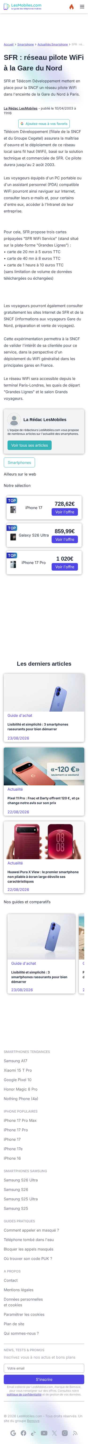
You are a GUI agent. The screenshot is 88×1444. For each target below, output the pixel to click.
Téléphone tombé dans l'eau (29, 1239)
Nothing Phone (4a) (21, 1098)
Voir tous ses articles (29, 445)
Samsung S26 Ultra (21, 1180)
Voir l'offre (64, 512)
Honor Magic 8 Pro (21, 1089)
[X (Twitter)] (54, 1433)
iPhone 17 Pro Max (20, 1120)
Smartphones (19, 462)
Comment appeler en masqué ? (31, 1230)
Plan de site (14, 1323)
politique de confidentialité (24, 1394)
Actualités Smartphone (53, 44)
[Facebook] (23, 1433)
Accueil (9, 44)
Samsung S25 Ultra (21, 1199)
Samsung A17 (15, 1060)
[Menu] (82, 6)
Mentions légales (18, 1289)
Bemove (33, 1421)
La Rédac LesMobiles (21, 108)
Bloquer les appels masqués (28, 1249)
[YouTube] (44, 1433)
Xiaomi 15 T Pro (18, 1070)
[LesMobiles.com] (22, 6)
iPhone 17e (13, 1148)
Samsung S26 (16, 1189)
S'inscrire (44, 1379)
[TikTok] (34, 1433)
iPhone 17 (12, 1139)
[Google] (13, 1433)
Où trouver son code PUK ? (28, 1258)
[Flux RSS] (75, 1433)
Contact (11, 1280)
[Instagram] (65, 1433)
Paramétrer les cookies (24, 1314)
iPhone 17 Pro (16, 1129)
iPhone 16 (12, 1158)
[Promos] (71, 6)
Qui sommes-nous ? (21, 1333)
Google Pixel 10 (17, 1079)
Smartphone (25, 44)
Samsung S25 (16, 1208)
